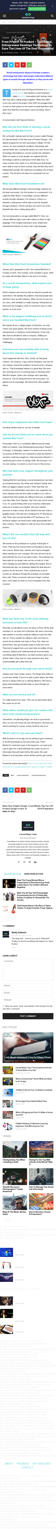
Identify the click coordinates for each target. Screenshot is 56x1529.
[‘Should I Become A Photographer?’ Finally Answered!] (15, 1176)
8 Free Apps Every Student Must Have (31, 1101)
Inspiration (12, 22)
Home (3, 22)
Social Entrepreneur (39, 775)
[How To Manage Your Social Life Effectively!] (41, 1176)
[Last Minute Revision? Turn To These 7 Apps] (28, 1047)
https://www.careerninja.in (28, 838)
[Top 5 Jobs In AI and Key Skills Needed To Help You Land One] (6, 1277)
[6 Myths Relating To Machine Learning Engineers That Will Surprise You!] (8, 1126)
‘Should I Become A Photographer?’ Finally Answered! (13, 1189)
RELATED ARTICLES (12, 874)
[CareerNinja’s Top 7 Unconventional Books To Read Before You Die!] (8, 1070)
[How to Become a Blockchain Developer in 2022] (6, 1252)
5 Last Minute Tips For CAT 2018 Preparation (40, 807)
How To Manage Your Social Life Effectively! (41, 1188)
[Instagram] (31, 862)
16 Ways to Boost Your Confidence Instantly (34, 1090)
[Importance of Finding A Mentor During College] (6, 1301)
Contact (27, 1467)
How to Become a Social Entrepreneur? (39, 1213)
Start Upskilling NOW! (37, 9)
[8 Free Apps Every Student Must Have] (8, 1104)
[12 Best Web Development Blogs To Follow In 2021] (6, 1329)
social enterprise (23, 775)
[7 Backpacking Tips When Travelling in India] (15, 1149)
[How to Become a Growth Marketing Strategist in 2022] (6, 1264)
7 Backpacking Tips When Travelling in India (14, 1161)
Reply (13, 947)
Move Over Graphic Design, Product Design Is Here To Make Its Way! (15, 809)
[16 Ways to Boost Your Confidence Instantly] (8, 1093)
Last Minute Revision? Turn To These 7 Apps (27, 1057)
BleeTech (22, 96)
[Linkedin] (36, 862)
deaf (12, 775)
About (9, 1463)
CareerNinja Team (11, 53)
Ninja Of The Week (25, 22)
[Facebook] (20, 862)
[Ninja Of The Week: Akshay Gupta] (15, 1201)
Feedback (23, 1463)
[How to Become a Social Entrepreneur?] (41, 1201)
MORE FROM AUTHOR (33, 874)
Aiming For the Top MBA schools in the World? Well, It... (41, 1162)
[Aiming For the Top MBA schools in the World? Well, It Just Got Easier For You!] (41, 1149)
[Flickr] (25, 862)
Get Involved (41, 1463)
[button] (52, 15)
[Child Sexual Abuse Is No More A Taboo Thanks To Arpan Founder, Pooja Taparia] (9, 909)
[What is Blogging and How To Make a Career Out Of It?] (8, 1115)
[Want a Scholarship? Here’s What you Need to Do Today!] (8, 1081)
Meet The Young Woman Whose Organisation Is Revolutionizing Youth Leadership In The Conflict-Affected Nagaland (32, 1314)
